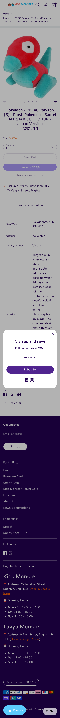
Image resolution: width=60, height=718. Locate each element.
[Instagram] (32, 380)
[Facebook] (26, 380)
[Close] (52, 333)
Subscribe (30, 369)
